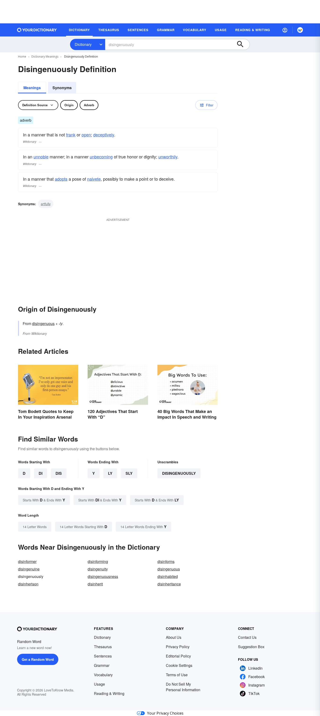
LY (110, 473)
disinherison (28, 584)
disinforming (98, 561)
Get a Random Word (38, 659)
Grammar (101, 665)
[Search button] (242, 44)
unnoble (40, 156)
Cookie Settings (179, 665)
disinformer (27, 561)
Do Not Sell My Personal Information (183, 686)
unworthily (167, 156)
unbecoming (101, 156)
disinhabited (167, 576)
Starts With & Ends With (44, 500)
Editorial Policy (178, 656)
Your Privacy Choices (165, 713)
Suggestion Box (251, 646)
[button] (285, 30)
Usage (99, 684)
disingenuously (179, 473)
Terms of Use (177, 674)
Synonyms (62, 87)
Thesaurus (103, 646)
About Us (173, 637)
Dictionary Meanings (44, 56)
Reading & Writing (109, 693)
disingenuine (29, 569)
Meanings (32, 87)
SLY (129, 473)
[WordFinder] (300, 30)
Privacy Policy (178, 646)
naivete (94, 179)
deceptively (103, 135)
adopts (61, 179)
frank (70, 135)
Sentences (103, 656)
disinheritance (169, 584)
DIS (59, 473)
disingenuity (98, 569)
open (86, 135)
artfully (46, 203)
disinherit (95, 584)
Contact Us (247, 637)
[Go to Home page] (37, 30)
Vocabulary (103, 674)
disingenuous (43, 323)
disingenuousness (103, 576)
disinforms (166, 561)
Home (22, 56)
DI (40, 473)
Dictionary (83, 44)
